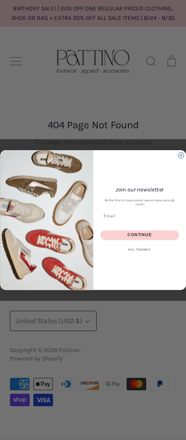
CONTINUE (139, 235)
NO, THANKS (139, 250)
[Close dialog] (181, 156)
